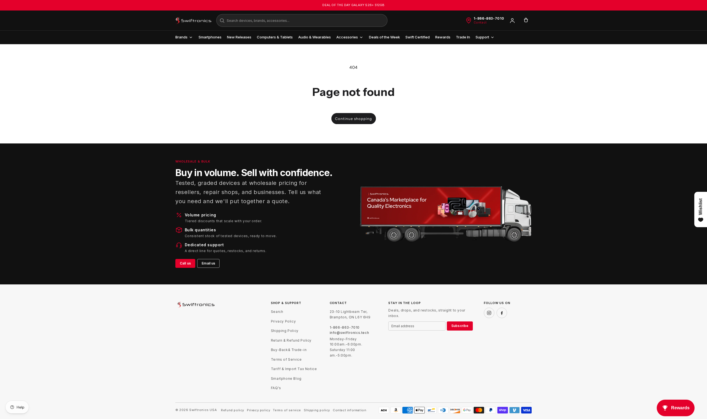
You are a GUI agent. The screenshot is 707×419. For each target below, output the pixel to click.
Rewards (442, 37)
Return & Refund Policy (291, 340)
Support (482, 37)
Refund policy (232, 410)
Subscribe (459, 326)
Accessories (347, 37)
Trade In (463, 37)
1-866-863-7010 (489, 18)
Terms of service (287, 410)
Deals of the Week (384, 37)
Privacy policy (258, 410)
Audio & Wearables (314, 37)
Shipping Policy (285, 331)
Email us (208, 263)
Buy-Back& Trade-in (289, 350)
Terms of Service (286, 359)
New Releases (239, 37)
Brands (181, 37)
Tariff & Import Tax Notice (294, 369)
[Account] (512, 20)
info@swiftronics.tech (349, 333)
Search (277, 312)
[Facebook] (502, 313)
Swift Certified (417, 37)
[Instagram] (489, 313)
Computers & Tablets (275, 37)
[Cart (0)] (526, 20)
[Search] (222, 20)
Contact (480, 22)
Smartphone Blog (286, 378)
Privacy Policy (283, 321)
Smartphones (210, 37)
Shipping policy (317, 410)
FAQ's (276, 388)
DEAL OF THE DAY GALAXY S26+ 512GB (353, 5)
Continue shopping (353, 118)
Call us (185, 263)
